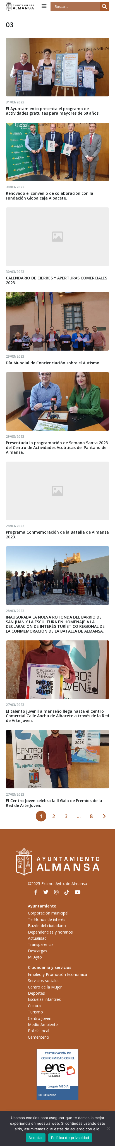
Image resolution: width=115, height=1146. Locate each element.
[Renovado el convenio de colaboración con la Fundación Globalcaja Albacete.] (57, 152)
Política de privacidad (70, 1137)
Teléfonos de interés (46, 919)
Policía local (38, 1030)
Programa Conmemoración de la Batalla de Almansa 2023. (57, 534)
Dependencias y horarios (50, 932)
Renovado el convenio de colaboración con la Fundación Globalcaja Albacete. (49, 196)
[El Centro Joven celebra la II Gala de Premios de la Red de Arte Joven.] (57, 759)
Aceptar (35, 1137)
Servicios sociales (43, 980)
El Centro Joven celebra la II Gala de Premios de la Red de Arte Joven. (54, 803)
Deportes (36, 993)
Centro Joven (39, 1018)
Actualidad (37, 938)
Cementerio (38, 1037)
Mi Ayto (35, 957)
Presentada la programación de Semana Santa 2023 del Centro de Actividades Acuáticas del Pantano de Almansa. (57, 447)
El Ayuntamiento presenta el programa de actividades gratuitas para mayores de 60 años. (53, 111)
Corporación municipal (48, 913)
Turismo (35, 1012)
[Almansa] (20, 6)
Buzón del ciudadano (47, 925)
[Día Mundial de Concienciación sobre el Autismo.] (57, 321)
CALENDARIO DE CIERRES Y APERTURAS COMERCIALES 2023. (56, 280)
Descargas (37, 950)
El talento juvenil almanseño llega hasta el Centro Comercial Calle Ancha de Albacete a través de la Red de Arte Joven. (57, 716)
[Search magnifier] (104, 6)
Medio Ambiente (43, 1024)
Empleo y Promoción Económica (57, 974)
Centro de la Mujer (45, 987)
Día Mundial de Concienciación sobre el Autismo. (53, 362)
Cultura (34, 1005)
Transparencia (41, 944)
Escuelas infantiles (44, 999)
